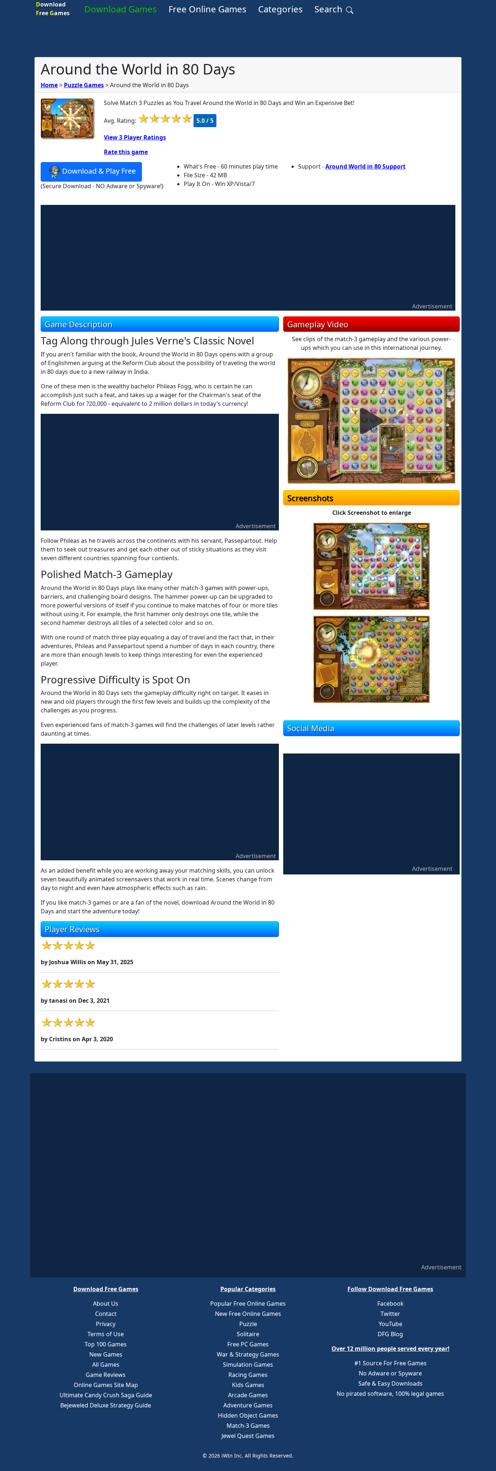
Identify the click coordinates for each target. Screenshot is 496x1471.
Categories (280, 9)
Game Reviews (106, 1375)
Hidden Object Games (248, 1415)
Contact (106, 1314)
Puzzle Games (84, 85)
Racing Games (248, 1375)
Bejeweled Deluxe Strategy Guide (105, 1405)
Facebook (390, 1304)
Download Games (120, 9)
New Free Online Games (248, 1314)
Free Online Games (207, 9)
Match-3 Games (248, 1426)
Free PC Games (248, 1344)
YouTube (390, 1324)
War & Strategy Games (248, 1354)
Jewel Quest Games (248, 1436)
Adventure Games (248, 1405)
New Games (105, 1354)
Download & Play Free (99, 171)
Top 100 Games (106, 1344)
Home (49, 85)
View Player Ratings (135, 137)
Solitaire (248, 1334)
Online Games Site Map (106, 1385)
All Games (105, 1365)
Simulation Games (248, 1365)
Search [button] (329, 9)
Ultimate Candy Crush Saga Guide (106, 1395)
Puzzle (248, 1324)
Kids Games (248, 1385)
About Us (105, 1304)
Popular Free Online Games (248, 1304)
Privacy (105, 1324)
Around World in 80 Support (365, 166)
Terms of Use (106, 1334)
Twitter (390, 1314)
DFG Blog (390, 1334)
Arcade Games (248, 1395)
